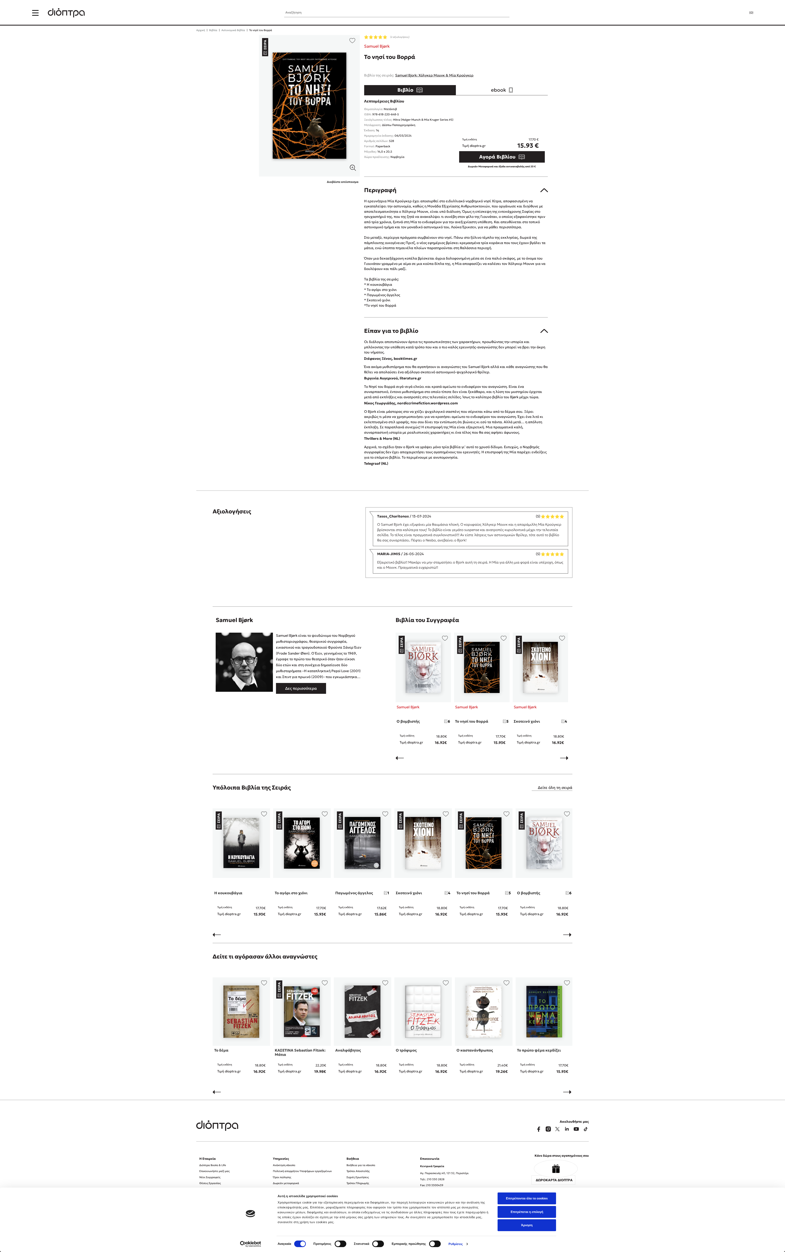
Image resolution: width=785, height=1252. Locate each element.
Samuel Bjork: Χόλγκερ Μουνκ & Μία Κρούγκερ (434, 75)
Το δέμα (221, 1050)
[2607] (309, 106)
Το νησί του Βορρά (471, 721)
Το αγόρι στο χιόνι (291, 893)
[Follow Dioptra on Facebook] (539, 1129)
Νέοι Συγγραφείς (209, 1177)
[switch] (340, 1244)
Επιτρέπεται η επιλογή (527, 1212)
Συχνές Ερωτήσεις (358, 1177)
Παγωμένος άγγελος (354, 893)
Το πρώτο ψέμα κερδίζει (539, 1050)
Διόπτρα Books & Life (212, 1165)
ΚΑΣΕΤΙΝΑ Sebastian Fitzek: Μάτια (300, 1052)
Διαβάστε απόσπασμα (343, 182)
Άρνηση (527, 1225)
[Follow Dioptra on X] (557, 1129)
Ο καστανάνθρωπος (474, 1050)
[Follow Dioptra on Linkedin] (567, 1129)
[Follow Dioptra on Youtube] (576, 1129)
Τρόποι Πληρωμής (358, 1183)
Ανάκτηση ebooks (284, 1165)
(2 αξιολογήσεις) (399, 36)
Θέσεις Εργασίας (210, 1183)
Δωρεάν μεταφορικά (286, 1183)
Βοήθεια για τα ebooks (361, 1165)
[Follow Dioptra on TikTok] (586, 1129)
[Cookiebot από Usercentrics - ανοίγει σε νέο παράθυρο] (250, 1244)
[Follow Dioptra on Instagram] (548, 1129)
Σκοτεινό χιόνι (527, 721)
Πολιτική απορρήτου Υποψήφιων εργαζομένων (302, 1171)
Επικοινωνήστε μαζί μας (214, 1171)
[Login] (743, 13)
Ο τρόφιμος (406, 1050)
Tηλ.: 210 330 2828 (432, 1179)
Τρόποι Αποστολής (358, 1171)
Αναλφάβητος (348, 1050)
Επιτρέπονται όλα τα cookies (527, 1198)
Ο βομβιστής (408, 721)
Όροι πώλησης (282, 1177)
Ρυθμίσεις (456, 1244)
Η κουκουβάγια (228, 893)
